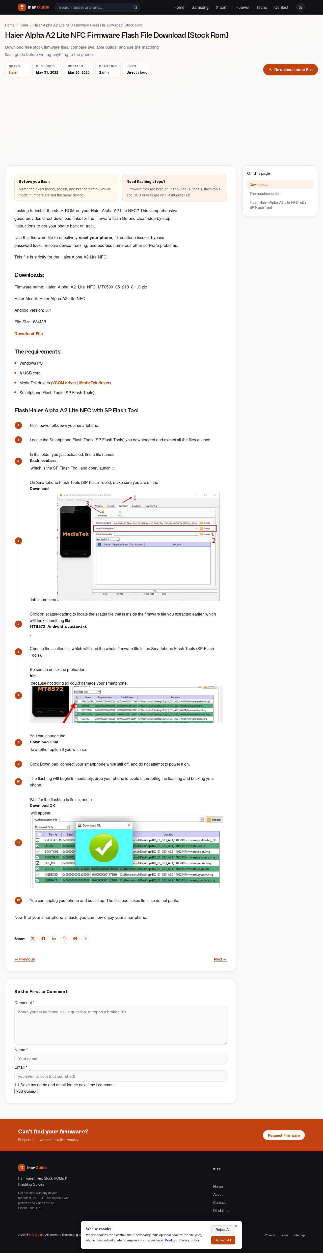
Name (21, 1050)
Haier (24, 24)
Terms (284, 1235)
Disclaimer (221, 1210)
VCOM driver (64, 383)
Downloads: (259, 184)
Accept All (223, 1240)
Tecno (261, 7)
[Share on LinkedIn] (54, 938)
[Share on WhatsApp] (64, 938)
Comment (24, 1002)
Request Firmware (284, 1135)
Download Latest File (293, 69)
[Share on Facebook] (43, 938)
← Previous (24, 959)
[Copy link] (86, 938)
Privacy (270, 1235)
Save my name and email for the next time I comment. (67, 1085)
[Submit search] (135, 7)
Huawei (242, 7)
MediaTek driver (94, 383)
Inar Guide (36, 1234)
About (218, 1194)
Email (20, 1067)
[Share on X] (33, 938)
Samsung (200, 7)
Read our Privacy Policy (182, 1240)
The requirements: (264, 193)
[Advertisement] (161, 115)
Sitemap (299, 1235)
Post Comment (27, 1091)
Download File (28, 333)
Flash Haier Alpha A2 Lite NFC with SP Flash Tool (278, 205)
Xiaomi (222, 7)
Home (179, 7)
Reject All (223, 1230)
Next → (220, 959)
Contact (281, 7)
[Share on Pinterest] (75, 938)
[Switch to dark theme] (300, 7)
